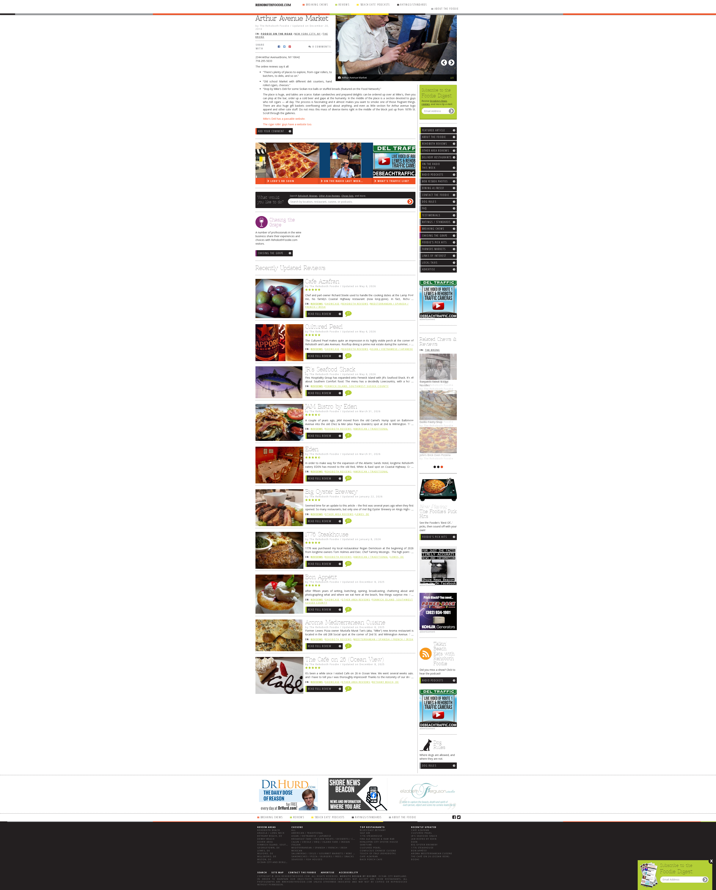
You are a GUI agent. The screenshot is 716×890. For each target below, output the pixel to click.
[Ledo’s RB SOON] (282, 160)
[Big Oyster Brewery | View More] (278, 508)
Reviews (344, 4)
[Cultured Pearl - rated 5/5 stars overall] (359, 336)
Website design (351, 876)
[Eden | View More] (278, 466)
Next (452, 61)
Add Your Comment (271, 131)
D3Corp (372, 876)
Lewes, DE (362, 514)
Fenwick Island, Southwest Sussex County (357, 386)
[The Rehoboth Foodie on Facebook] (454, 817)
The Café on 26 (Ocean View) (344, 659)
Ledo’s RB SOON (271, 181)
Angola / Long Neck (271, 833)
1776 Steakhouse (326, 534)
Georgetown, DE (268, 848)
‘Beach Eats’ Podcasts (375, 4)
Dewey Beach (265, 839)
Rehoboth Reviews (308, 195)
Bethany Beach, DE (385, 682)
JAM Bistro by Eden (331, 406)
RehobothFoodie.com (296, 876)
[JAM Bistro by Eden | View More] (278, 423)
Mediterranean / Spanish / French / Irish (383, 639)
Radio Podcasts (432, 680)
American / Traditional (371, 429)
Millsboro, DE (267, 856)
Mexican (296, 851)
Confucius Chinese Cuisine (378, 851)
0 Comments (321, 46)
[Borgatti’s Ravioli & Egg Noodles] (438, 366)
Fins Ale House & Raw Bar (377, 839)
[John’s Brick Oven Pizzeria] (438, 440)
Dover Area (265, 842)
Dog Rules (429, 765)
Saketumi (366, 845)
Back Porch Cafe (371, 859)
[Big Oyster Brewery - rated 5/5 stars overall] (359, 501)
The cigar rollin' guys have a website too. (287, 124)
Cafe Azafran (322, 281)
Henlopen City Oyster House (379, 842)
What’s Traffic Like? (382, 181)
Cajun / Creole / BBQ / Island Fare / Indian (320, 842)
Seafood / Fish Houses (306, 859)
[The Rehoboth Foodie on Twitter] (459, 817)
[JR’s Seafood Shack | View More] (278, 383)
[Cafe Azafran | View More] (278, 299)
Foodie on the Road (277, 34)
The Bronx (432, 350)
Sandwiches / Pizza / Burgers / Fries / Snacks (322, 856)
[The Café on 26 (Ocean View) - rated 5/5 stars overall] (359, 669)
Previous (444, 61)
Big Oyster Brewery (331, 491)
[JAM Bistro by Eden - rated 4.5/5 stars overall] (359, 416)
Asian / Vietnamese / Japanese (391, 349)
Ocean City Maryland (392, 876)
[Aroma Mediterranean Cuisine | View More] (278, 636)
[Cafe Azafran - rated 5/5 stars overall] (359, 290)
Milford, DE (265, 853)
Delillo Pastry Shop (431, 422)
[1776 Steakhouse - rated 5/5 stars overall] (359, 543)
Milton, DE (264, 859)
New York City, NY (308, 34)
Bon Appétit (321, 577)
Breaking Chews (317, 4)
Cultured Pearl (324, 326)
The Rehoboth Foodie (438, 462)
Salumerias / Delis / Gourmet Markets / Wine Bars (325, 853)
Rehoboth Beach (268, 830)
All (293, 830)
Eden (311, 449)
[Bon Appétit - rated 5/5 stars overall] (359, 586)
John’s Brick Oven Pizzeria (435, 455)
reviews (426, 104)
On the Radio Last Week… (333, 181)
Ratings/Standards (413, 4)
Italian (296, 845)
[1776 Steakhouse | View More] (278, 551)
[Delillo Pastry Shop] (438, 407)
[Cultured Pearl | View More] (278, 343)
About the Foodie (447, 8)
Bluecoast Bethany (373, 830)
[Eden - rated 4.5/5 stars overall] (359, 458)
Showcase (332, 304)
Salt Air (365, 833)
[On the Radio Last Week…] (335, 160)
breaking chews (438, 100)
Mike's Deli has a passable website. (284, 118)
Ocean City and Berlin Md (274, 862)
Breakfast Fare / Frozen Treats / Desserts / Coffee (325, 839)
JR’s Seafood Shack (330, 369)
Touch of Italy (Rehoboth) (378, 853)
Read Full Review (319, 314)
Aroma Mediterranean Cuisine (345, 622)
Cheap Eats (347, 195)
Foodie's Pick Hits (434, 537)
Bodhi (415, 859)
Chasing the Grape (271, 253)
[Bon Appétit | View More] (278, 595)
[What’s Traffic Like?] (389, 160)
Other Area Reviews (329, 195)
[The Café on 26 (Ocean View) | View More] (278, 676)
